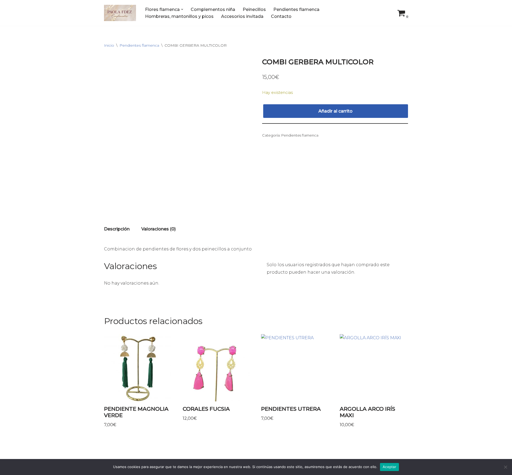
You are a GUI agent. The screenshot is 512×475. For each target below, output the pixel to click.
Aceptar (389, 467)
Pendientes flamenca (296, 9)
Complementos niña (213, 9)
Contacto (281, 16)
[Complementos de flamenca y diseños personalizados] (120, 13)
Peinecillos (254, 9)
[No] (505, 467)
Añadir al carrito (335, 111)
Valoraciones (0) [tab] (158, 228)
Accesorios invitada (242, 16)
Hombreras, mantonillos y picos (179, 16)
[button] (182, 9)
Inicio (109, 45)
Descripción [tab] (117, 228)
